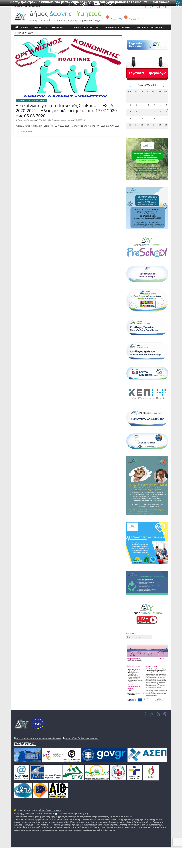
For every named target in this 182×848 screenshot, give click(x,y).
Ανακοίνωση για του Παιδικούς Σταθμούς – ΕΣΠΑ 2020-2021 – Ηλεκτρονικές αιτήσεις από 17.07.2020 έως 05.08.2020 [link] (66, 111)
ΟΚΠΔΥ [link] (39, 120)
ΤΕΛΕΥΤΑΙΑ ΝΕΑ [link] (75, 27)
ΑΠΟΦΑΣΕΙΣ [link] (127, 27)
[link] (179, 3)
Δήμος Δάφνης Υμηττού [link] (64, 120)
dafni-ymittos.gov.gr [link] (106, 830)
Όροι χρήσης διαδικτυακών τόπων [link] (81, 738)
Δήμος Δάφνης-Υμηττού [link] (50, 810)
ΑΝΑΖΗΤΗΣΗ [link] (141, 27)
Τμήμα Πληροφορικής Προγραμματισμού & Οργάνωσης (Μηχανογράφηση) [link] (74, 816)
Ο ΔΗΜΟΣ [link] (25, 27)
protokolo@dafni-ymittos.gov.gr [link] (91, 4)
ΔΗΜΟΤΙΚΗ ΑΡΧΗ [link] (40, 27)
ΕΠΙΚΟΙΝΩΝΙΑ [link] (156, 27)
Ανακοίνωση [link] (31, 120)
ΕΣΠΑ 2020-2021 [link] (80, 120)
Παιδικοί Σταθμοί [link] (49, 120)
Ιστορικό (130, 633)
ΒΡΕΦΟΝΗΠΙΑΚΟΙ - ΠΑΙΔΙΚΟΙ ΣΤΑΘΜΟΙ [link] (31, 101)
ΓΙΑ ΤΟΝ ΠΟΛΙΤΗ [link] (111, 27)
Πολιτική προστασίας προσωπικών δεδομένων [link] (38, 738)
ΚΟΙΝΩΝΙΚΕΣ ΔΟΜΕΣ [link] (92, 27)
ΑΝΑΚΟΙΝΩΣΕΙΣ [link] (58, 27)
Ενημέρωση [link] (22, 120)
